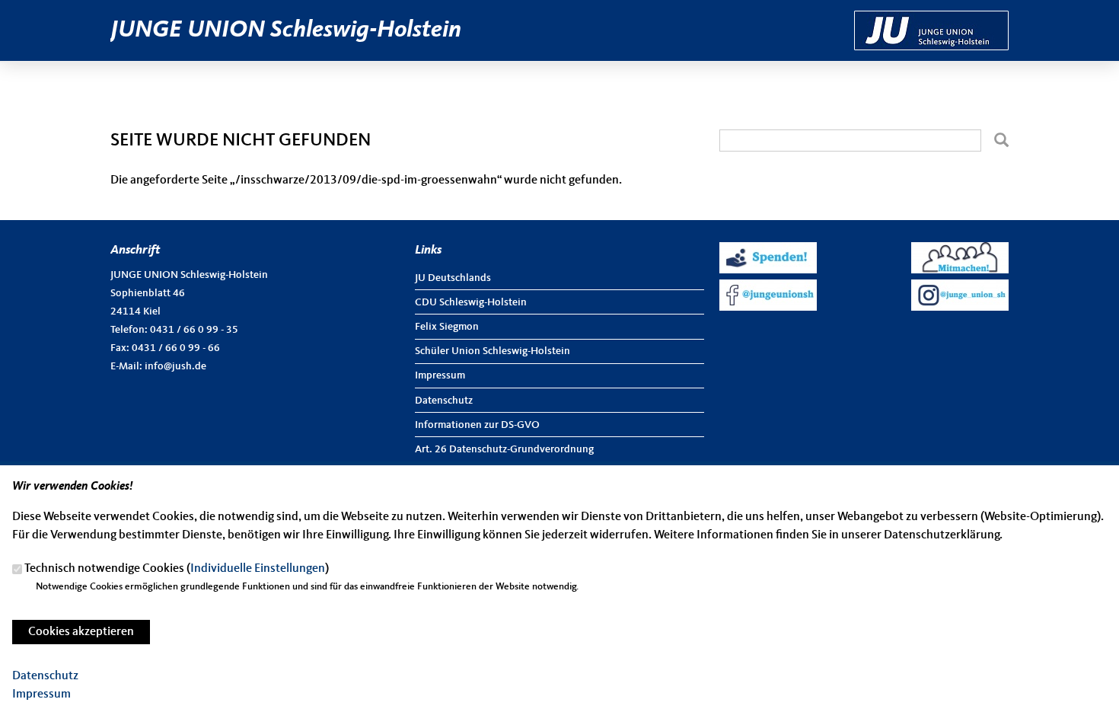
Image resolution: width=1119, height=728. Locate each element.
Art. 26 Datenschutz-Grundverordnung (504, 449)
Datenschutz (444, 400)
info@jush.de (175, 366)
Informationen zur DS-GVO (477, 425)
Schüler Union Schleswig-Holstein (492, 351)
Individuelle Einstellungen (257, 570)
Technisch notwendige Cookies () (176, 570)
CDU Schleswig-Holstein (471, 302)
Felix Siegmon (447, 326)
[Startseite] (931, 20)
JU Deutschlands (453, 278)
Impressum (440, 375)
